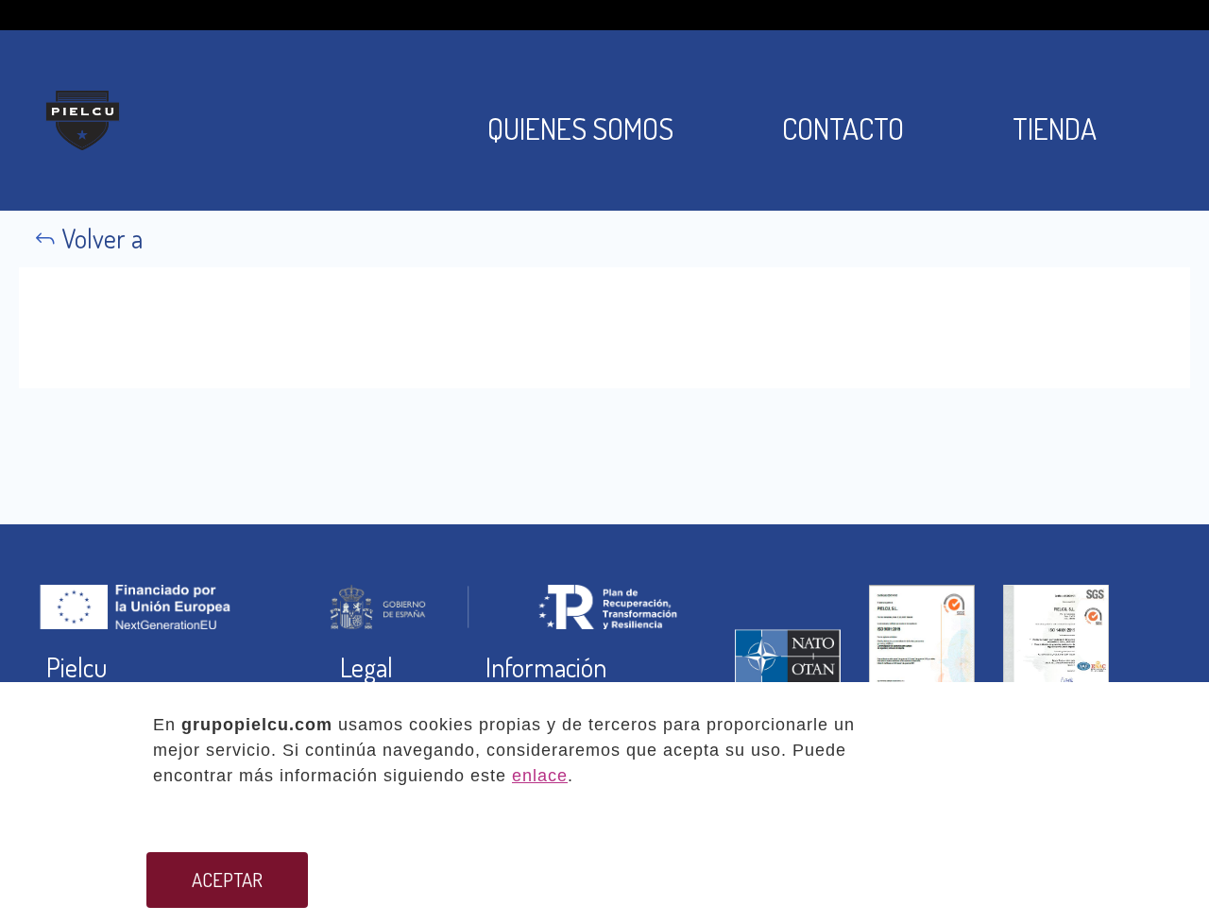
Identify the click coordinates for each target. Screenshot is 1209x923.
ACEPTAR (227, 879)
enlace (540, 775)
